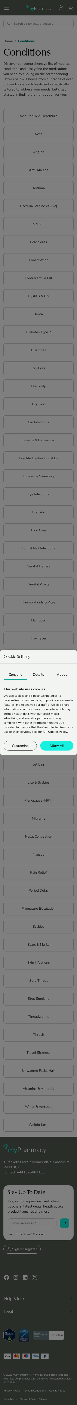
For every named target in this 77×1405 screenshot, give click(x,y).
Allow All (56, 745)
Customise (20, 745)
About (62, 674)
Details (38, 674)
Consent (15, 674)
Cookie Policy (57, 732)
